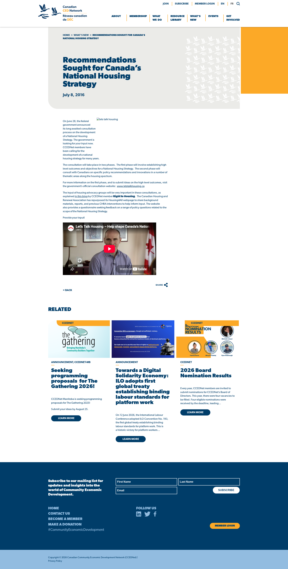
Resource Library (177, 18)
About (116, 16)
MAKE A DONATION (65, 524)
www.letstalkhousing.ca (130, 186)
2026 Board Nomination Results (206, 373)
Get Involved (233, 18)
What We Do (157, 18)
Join (166, 3)
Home (66, 35)
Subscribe (182, 3)
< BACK (67, 290)
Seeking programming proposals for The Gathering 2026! (74, 378)
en (222, 3)
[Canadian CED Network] (62, 20)
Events (213, 16)
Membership (138, 16)
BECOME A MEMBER (65, 519)
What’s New (195, 18)
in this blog (81, 196)
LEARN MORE (66, 418)
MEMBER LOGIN (205, 3)
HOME (53, 508)
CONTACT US (59, 514)
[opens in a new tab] (143, 339)
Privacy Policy (55, 561)
